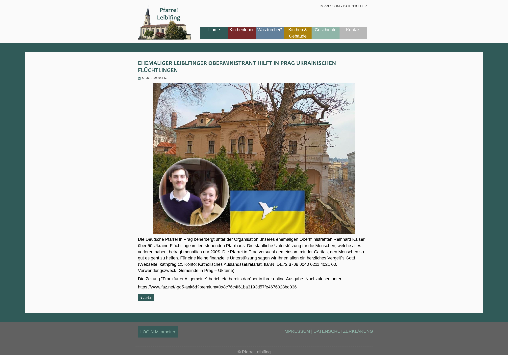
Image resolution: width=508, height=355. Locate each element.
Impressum (330, 6)
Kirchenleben (242, 29)
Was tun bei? (269, 29)
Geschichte (325, 29)
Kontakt (353, 29)
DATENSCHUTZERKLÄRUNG (343, 331)
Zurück (147, 298)
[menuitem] (214, 33)
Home (214, 29)
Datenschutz (355, 6)
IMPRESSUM (296, 331)
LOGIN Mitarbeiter (157, 331)
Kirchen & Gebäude (297, 32)
